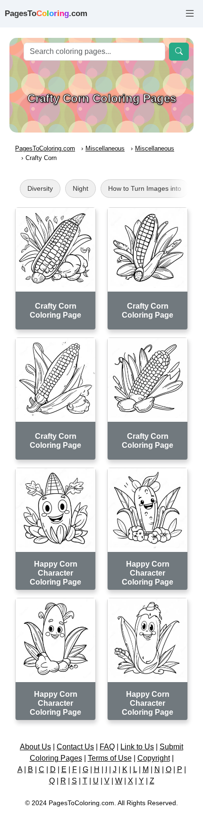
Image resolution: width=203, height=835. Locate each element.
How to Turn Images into (144, 188)
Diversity (40, 188)
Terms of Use (110, 758)
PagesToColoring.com (45, 148)
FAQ (107, 747)
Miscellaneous (105, 148)
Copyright (153, 758)
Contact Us (75, 747)
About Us (35, 747)
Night (80, 188)
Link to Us (137, 747)
